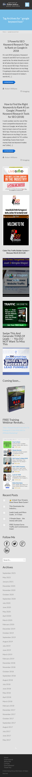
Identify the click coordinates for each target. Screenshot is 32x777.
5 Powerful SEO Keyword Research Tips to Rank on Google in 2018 (16, 46)
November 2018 (9, 667)
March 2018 (7, 701)
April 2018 (7, 697)
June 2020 (7, 607)
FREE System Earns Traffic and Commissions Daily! (18, 526)
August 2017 (8, 727)
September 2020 (9, 599)
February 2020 (8, 624)
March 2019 (7, 654)
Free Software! (9, 765)
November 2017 (9, 714)
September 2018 (9, 676)
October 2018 (8, 671)
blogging (26, 91)
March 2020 (7, 620)
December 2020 (9, 586)
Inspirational (8, 759)
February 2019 (8, 659)
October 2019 (8, 633)
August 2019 (8, 641)
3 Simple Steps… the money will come (17, 519)
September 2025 (9, 573)
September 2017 (9, 723)
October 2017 (8, 718)
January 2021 (8, 582)
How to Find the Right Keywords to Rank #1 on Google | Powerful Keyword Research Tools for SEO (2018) (16, 110)
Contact (7, 763)
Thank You (7, 767)
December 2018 (9, 663)
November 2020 (9, 590)
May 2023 (7, 577)
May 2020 (7, 612)
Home (6, 757)
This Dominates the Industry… (16, 507)
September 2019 (9, 637)
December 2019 (9, 629)
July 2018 (6, 684)
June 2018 (7, 688)
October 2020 (8, 594)
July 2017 (6, 731)
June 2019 (7, 650)
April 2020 (7, 616)
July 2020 (6, 603)
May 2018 (7, 693)
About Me (7, 761)
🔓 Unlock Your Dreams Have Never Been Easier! (18, 501)
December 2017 (9, 710)
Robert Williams (11, 89)
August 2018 (8, 680)
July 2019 (6, 646)
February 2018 (8, 706)
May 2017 (7, 740)
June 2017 (7, 735)
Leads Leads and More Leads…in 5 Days (17, 513)
